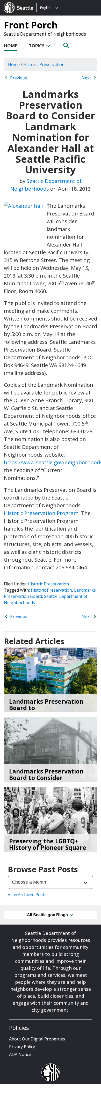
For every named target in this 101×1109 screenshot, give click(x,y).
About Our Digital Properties (37, 1039)
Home (10, 46)
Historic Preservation (48, 584)
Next (87, 78)
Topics (37, 46)
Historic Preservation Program (41, 513)
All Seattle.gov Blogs (48, 915)
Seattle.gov (14, 3)
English (46, 7)
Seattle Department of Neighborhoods (45, 34)
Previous (18, 78)
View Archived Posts (27, 894)
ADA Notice (20, 1054)
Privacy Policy (22, 1047)
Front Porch (31, 25)
